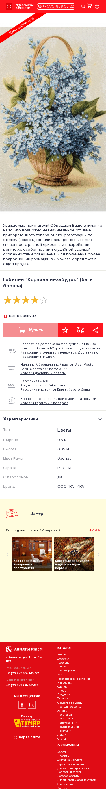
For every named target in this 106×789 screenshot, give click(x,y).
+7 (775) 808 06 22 (58, 6)
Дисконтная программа (73, 768)
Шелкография (67, 670)
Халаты (62, 710)
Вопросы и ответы (69, 772)
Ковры (61, 654)
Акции (61, 734)
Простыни (64, 730)
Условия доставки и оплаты (43, 373)
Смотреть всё (51, 530)
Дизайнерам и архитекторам (76, 780)
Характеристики (20, 419)
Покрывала (65, 719)
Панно (61, 666)
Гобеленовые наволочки (73, 678)
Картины (63, 675)
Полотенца (64, 714)
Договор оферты (68, 776)
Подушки (63, 694)
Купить (36, 330)
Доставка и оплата (69, 760)
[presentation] (8, 554)
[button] (90, 530)
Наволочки (64, 682)
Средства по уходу (69, 703)
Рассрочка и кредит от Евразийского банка (55, 389)
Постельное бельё (69, 706)
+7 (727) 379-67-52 (22, 685)
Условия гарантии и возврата (44, 403)
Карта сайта (29, 737)
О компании (65, 784)
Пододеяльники (68, 727)
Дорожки (63, 658)
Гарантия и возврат (70, 764)
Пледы (62, 690)
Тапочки (62, 699)
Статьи (62, 739)
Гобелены (63, 662)
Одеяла (62, 686)
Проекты (63, 756)
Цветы (64, 430)
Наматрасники (67, 723)
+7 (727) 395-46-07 (22, 673)
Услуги (62, 752)
